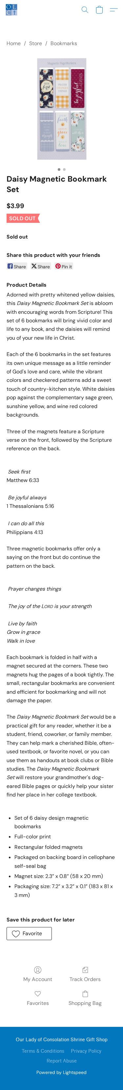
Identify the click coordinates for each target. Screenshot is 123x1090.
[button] (11, 10)
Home (14, 43)
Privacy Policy (86, 1051)
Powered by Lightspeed (61, 1072)
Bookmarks (64, 43)
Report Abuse (62, 1061)
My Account (37, 979)
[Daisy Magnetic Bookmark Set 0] (61, 109)
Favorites (38, 1003)
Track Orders (85, 979)
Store (35, 43)
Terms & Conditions (43, 1051)
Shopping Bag (85, 1003)
